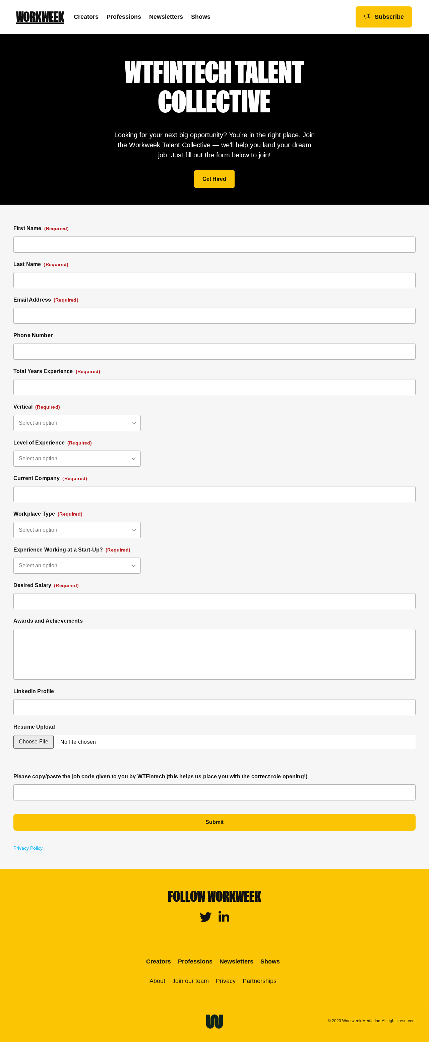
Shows (200, 16)
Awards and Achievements (48, 621)
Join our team (190, 981)
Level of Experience (52, 443)
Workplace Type (47, 514)
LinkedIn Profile (33, 691)
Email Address (45, 300)
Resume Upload (34, 727)
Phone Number (33, 335)
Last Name (40, 264)
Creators (86, 16)
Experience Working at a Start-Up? (71, 550)
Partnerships (260, 981)
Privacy (226, 981)
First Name (41, 228)
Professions (124, 16)
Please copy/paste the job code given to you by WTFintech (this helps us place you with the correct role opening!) (160, 776)
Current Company (50, 478)
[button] (214, 179)
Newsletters (166, 16)
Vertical (36, 407)
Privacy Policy (28, 848)
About (157, 981)
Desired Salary (46, 585)
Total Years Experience (56, 371)
